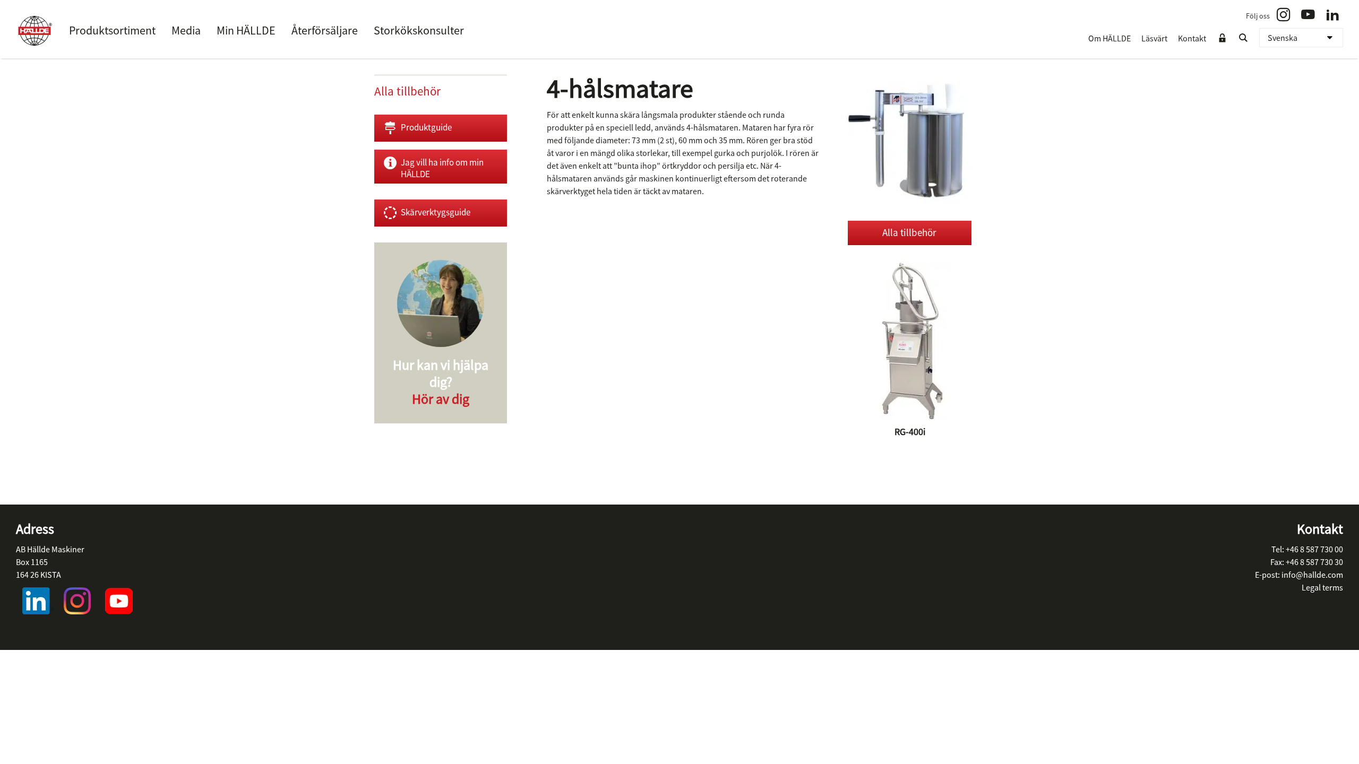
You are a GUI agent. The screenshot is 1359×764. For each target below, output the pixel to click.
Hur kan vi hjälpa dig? (440, 381)
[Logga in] (1222, 38)
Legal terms (1322, 587)
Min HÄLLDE (246, 30)
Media (186, 30)
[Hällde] (34, 31)
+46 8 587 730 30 (1314, 562)
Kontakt (1192, 38)
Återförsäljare (324, 30)
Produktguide (426, 127)
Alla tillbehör (909, 232)
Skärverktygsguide (435, 212)
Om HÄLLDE (1109, 38)
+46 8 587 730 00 (1314, 549)
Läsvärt (1154, 38)
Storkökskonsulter (419, 30)
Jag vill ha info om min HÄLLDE (442, 168)
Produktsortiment (112, 30)
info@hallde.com (1312, 574)
